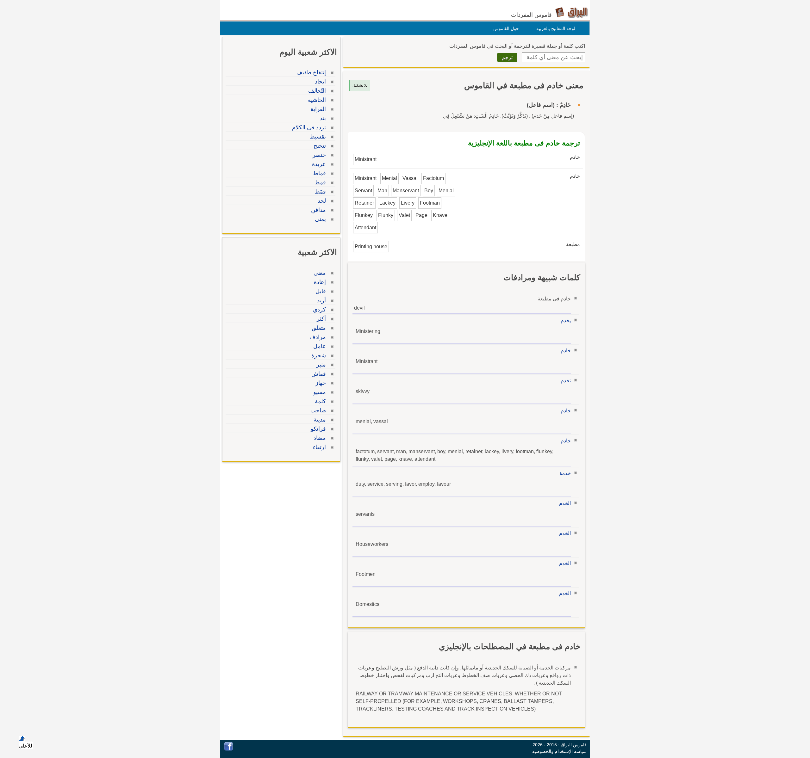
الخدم (565, 503)
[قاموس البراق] (571, 12)
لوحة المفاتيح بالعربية (555, 28)
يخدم (566, 320)
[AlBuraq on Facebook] (228, 749)
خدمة (565, 473)
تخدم (566, 380)
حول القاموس (506, 28)
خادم (566, 350)
